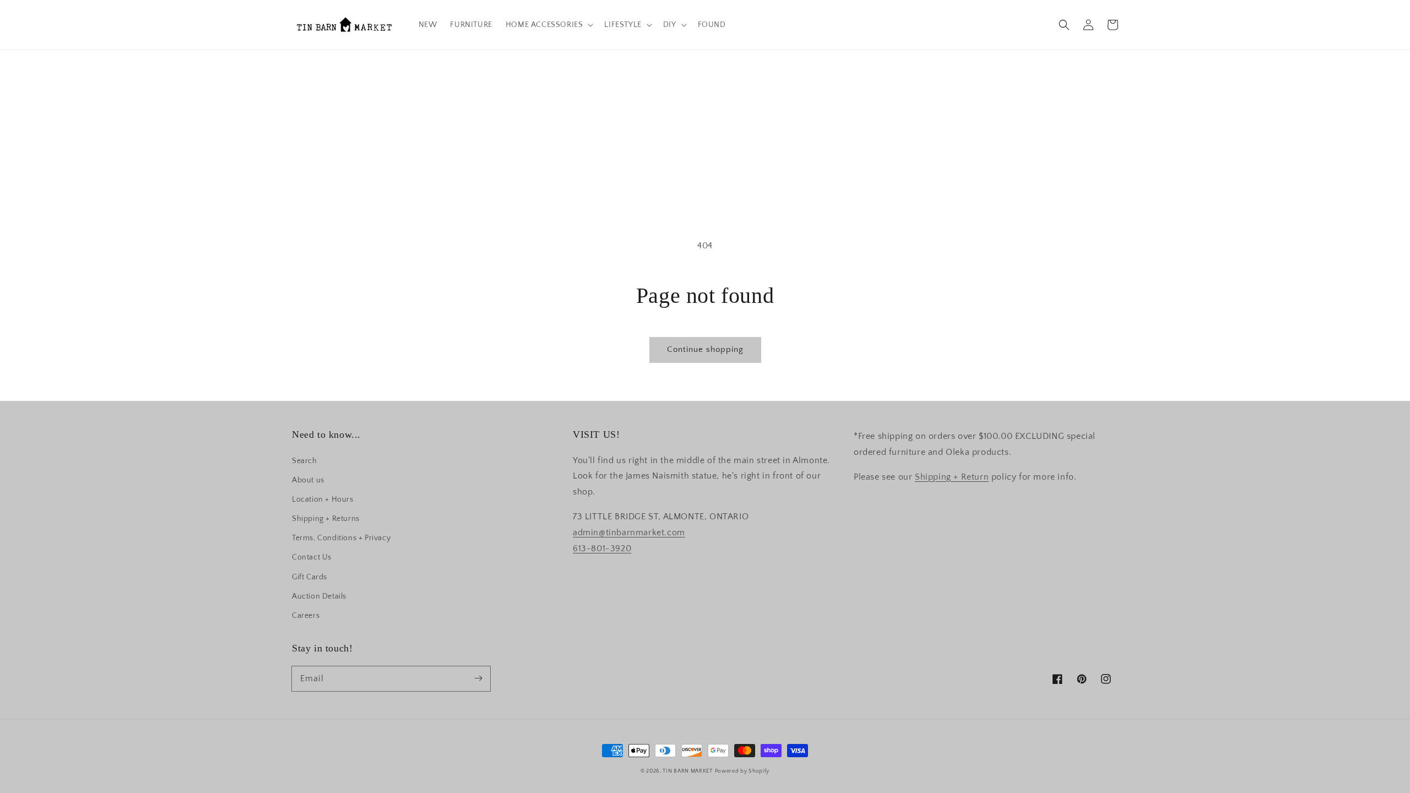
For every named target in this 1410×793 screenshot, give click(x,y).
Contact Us (312, 557)
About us (308, 480)
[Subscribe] (478, 678)
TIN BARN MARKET (688, 771)
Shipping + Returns (326, 518)
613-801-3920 (602, 548)
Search (304, 461)
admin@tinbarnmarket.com (629, 532)
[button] (1064, 25)
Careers (305, 615)
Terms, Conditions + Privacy (341, 538)
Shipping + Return (952, 477)
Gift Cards (309, 577)
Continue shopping (705, 349)
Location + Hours (323, 499)
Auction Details (319, 596)
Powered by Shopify (742, 771)
